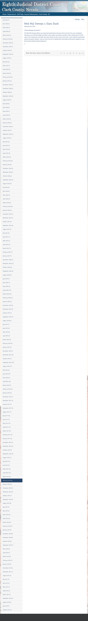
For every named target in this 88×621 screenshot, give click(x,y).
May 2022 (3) (6, 195)
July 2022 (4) (6, 187)
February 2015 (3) (7, 526)
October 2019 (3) (7, 313)
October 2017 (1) (7, 404)
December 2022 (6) (8, 168)
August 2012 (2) (7, 602)
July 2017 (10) (6, 415)
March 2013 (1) (7, 594)
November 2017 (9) (8, 400)
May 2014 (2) (6, 549)
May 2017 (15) (6, 423)
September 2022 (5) (8, 180)
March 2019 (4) (7, 339)
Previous (77, 19)
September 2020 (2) (8, 271)
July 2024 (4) (6, 103)
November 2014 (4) (8, 537)
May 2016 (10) (7, 469)
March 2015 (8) (7, 522)
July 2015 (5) (6, 507)
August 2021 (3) (7, 229)
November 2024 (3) (8, 88)
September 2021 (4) (8, 225)
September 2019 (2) (8, 317)
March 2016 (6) (7, 476)
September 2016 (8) (8, 454)
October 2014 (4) (7, 541)
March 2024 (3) (7, 119)
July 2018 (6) (6, 370)
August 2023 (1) (7, 138)
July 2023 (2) (6, 141)
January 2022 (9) (7, 210)
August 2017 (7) (7, 412)
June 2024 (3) (6, 107)
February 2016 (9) (8, 480)
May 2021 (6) (6, 240)
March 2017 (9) (7, 431)
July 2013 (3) (6, 579)
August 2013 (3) (7, 575)
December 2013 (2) (8, 568)
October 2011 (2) (7, 610)
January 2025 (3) (7, 81)
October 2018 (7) (7, 358)
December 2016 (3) (8, 442)
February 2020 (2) (8, 298)
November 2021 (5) (8, 218)
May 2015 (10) (6, 514)
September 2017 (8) (8, 408)
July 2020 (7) (6, 279)
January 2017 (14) (7, 438)
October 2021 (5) (7, 221)
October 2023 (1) (7, 130)
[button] (49, 14)
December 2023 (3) (8, 126)
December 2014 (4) (8, 533)
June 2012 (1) (6, 606)
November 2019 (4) (8, 309)
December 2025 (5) (8, 43)
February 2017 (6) (8, 434)
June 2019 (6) (6, 328)
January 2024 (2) (7, 122)
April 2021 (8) (6, 244)
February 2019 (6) (8, 343)
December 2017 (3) (8, 396)
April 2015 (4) (6, 518)
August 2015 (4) (7, 503)
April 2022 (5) (6, 199)
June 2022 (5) (6, 191)
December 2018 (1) (8, 351)
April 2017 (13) (7, 427)
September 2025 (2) (8, 54)
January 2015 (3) (7, 530)
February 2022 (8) (8, 206)
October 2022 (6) (7, 176)
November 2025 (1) (8, 46)
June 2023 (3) (6, 145)
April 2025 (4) (6, 69)
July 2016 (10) (6, 461)
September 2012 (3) (8, 598)
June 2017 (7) (6, 419)
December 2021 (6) (8, 214)
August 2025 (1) (7, 58)
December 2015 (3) (8, 488)
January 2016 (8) (7, 484)
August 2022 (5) (7, 183)
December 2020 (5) (8, 259)
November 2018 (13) (8, 355)
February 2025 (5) (8, 77)
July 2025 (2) (6, 62)
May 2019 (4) (6, 332)
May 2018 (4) (6, 377)
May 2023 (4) (6, 149)
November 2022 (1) (8, 172)
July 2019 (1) (6, 324)
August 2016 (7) (7, 457)
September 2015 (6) (8, 499)
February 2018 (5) (8, 389)
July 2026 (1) (6, 20)
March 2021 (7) (7, 248)
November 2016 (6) (8, 446)
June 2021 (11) (6, 237)
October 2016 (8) (7, 450)
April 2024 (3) (6, 115)
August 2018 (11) (7, 366)
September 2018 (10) (8, 362)
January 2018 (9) (7, 393)
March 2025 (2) (7, 73)
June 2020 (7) (6, 282)
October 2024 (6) (7, 92)
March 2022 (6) (7, 202)
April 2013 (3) (6, 590)
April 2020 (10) (7, 290)
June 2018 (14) (6, 374)
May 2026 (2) (6, 27)
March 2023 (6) (7, 157)
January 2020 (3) (7, 301)
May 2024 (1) (6, 111)
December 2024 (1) (8, 84)
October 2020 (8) (7, 267)
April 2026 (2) (6, 31)
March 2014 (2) (7, 556)
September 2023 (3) (8, 134)
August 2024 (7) (7, 100)
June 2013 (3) (6, 583)
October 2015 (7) (7, 495)
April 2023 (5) (6, 153)
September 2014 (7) (8, 545)
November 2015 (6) (8, 492)
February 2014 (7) (8, 560)
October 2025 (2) (7, 50)
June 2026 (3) (6, 24)
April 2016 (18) (7, 473)
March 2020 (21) (7, 294)
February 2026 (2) (8, 39)
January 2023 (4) (7, 164)
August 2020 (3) (7, 275)
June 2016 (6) (6, 465)
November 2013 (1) (8, 572)
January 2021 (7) (7, 256)
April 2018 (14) (7, 381)
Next (82, 19)
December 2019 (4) (8, 305)
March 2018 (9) (7, 385)
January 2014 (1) (7, 564)
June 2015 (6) (6, 511)
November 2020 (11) (8, 263)
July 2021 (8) (6, 233)
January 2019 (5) (7, 347)
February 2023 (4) (8, 161)
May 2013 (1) (6, 587)
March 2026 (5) (7, 35)
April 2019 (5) (6, 336)
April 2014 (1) (6, 552)
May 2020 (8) (6, 286)
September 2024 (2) (8, 96)
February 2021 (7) (8, 252)
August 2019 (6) (7, 320)
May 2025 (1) (6, 65)
